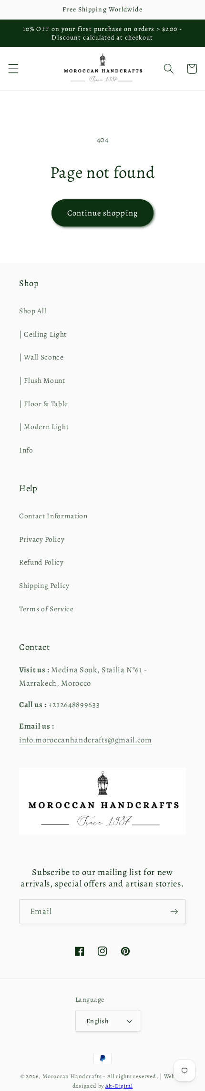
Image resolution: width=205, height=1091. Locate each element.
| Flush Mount (42, 380)
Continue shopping (102, 212)
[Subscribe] (174, 911)
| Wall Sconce (41, 357)
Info (26, 450)
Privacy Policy (41, 539)
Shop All (32, 311)
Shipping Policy (44, 585)
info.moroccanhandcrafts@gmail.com (85, 739)
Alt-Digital (119, 1086)
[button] (12, 68)
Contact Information (53, 516)
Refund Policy (41, 562)
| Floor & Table (43, 404)
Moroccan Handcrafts (72, 1076)
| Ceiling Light (43, 334)
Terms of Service (46, 609)
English (97, 1021)
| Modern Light (44, 427)
